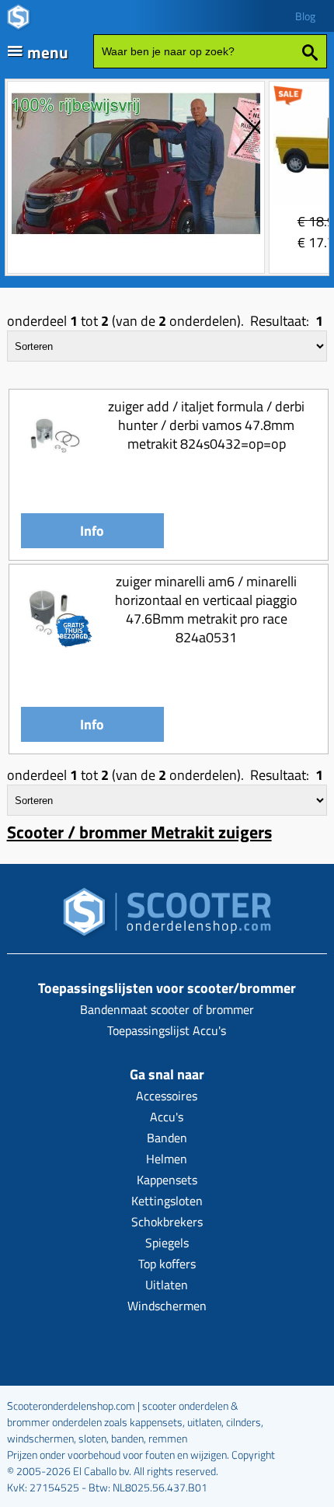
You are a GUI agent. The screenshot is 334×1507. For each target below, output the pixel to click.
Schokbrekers (167, 1221)
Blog (305, 16)
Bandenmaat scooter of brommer (167, 1009)
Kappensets (167, 1179)
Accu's (166, 1116)
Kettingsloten (167, 1200)
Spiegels (167, 1242)
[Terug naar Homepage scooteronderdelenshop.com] (167, 916)
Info (92, 530)
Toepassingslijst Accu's (166, 1030)
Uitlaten (166, 1284)
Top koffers (167, 1263)
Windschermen (167, 1305)
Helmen (166, 1158)
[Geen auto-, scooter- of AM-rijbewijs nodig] (136, 236)
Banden (167, 1137)
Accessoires (166, 1095)
